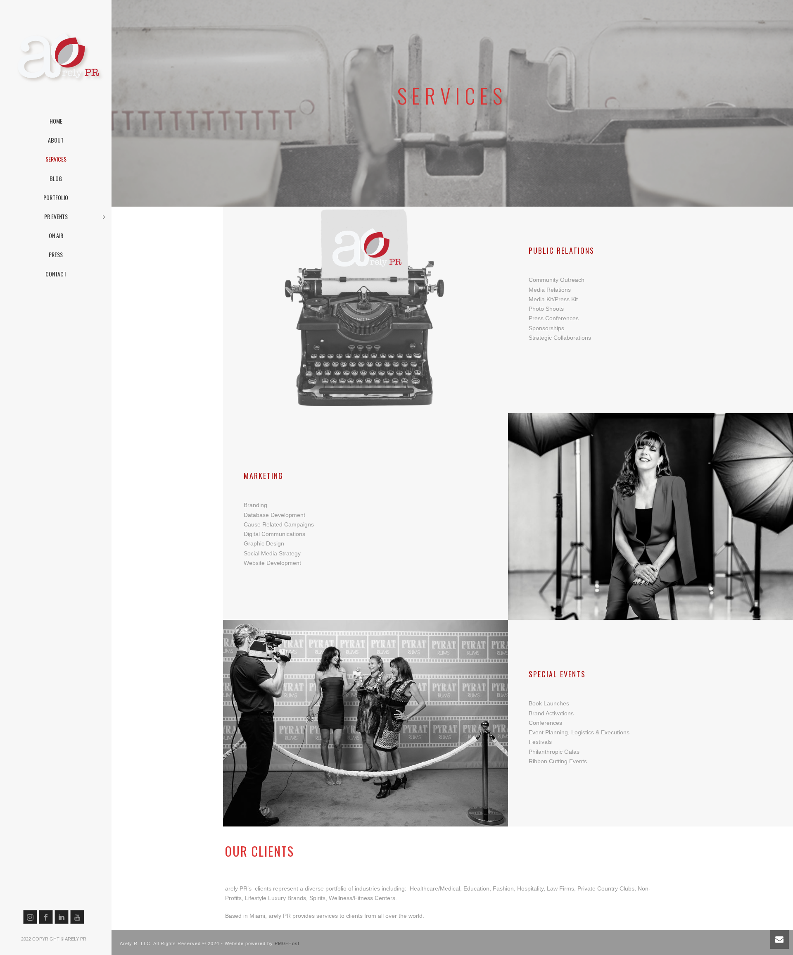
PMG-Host (287, 943)
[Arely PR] (56, 58)
